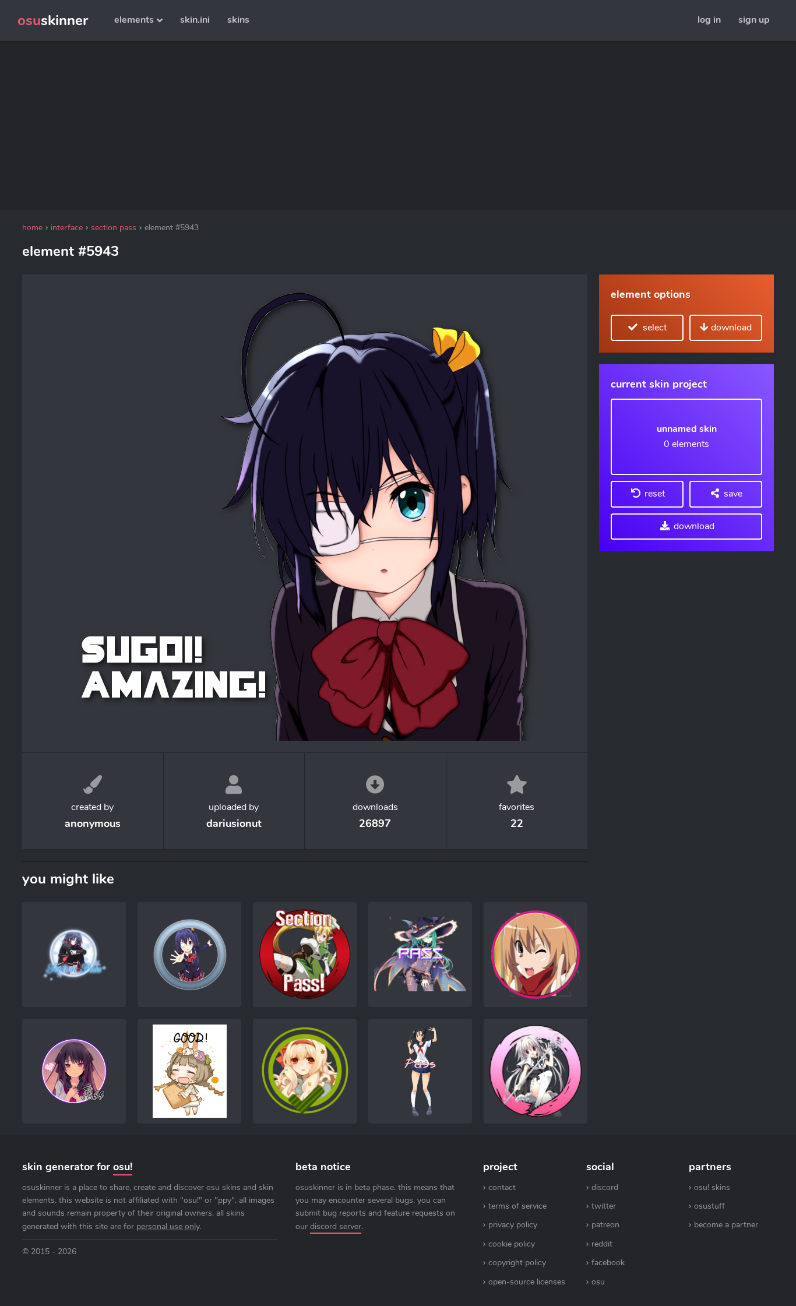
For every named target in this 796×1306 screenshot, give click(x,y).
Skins (238, 19)
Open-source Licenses (526, 1281)
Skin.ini (195, 19)
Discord (604, 1187)
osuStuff (709, 1206)
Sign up (754, 19)
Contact (502, 1187)
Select (653, 327)
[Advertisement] (304, 125)
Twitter (603, 1206)
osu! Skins (712, 1187)
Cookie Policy (511, 1243)
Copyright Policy (517, 1262)
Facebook (608, 1262)
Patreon (605, 1224)
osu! (122, 1167)
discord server (335, 1226)
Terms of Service (517, 1206)
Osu (598, 1281)
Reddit (601, 1243)
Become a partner (726, 1224)
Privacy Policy (512, 1224)
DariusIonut (234, 823)
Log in (709, 19)
